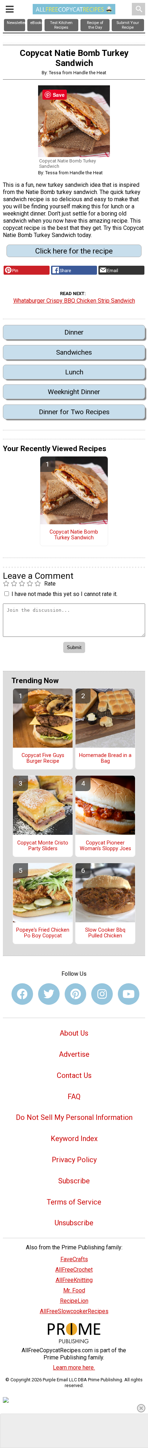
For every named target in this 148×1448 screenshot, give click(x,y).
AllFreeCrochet (74, 1269)
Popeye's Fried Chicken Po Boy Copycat (42, 933)
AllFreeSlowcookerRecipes (74, 1311)
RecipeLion (74, 1300)
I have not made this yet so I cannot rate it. (64, 594)
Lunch (74, 372)
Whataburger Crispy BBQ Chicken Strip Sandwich (74, 300)
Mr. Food (74, 1290)
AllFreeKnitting (74, 1280)
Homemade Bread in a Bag (105, 758)
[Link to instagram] (102, 994)
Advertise (74, 1054)
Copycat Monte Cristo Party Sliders (42, 846)
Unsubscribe (74, 1223)
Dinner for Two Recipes (74, 412)
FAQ (74, 1096)
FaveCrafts (74, 1259)
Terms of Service (74, 1202)
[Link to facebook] (22, 994)
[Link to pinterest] (75, 994)
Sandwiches (74, 352)
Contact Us (74, 1075)
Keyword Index (74, 1138)
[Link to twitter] (49, 994)
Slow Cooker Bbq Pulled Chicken (105, 933)
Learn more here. (74, 1367)
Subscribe (74, 1181)
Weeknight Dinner (74, 392)
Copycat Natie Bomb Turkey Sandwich (74, 535)
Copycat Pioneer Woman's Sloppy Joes (105, 846)
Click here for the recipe (74, 251)
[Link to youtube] (128, 994)
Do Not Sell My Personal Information (74, 1117)
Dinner (74, 332)
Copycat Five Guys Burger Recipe (43, 758)
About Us (74, 1033)
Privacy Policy (74, 1159)
